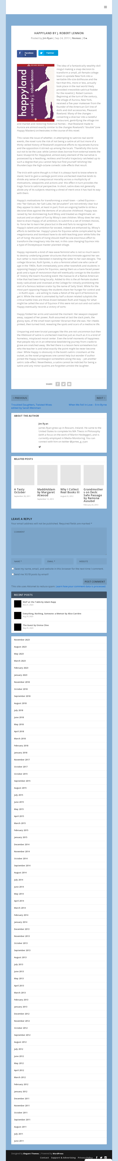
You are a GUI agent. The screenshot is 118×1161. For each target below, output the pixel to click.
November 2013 (22, 936)
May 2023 (19, 653)
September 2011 (22, 1119)
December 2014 (21, 844)
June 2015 (19, 802)
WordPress (58, 1153)
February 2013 (21, 999)
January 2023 (20, 675)
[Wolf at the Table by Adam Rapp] (17, 603)
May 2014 (19, 893)
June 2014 (19, 886)
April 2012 (19, 1070)
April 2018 (19, 731)
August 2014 (20, 872)
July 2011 (18, 1133)
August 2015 (20, 788)
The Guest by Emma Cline (36, 625)
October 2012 (20, 1028)
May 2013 (19, 978)
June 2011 (19, 1140)
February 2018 (21, 745)
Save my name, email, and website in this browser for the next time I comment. (59, 568)
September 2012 (22, 1035)
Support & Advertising (63, 1157)
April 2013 (19, 985)
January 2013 (20, 1006)
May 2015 (19, 809)
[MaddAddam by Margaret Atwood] (47, 475)
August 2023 (20, 646)
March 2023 (20, 660)
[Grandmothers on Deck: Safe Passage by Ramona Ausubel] (94, 475)
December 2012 (21, 1013)
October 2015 (20, 773)
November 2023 (22, 639)
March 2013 (20, 992)
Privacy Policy (85, 1157)
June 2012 (19, 1056)
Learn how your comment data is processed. (81, 586)
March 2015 (20, 823)
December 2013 (21, 929)
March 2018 (20, 738)
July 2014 (18, 879)
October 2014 (20, 858)
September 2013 (22, 950)
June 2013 (19, 971)
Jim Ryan (48, 38)
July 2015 (18, 795)
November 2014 (22, 851)
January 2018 (20, 752)
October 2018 (20, 689)
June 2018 (19, 717)
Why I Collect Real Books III (69, 491)
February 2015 (21, 830)
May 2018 (19, 724)
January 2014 (20, 922)
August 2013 (20, 957)
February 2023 (21, 667)
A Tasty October (20, 491)
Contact (44, 1157)
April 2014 (19, 900)
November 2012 (22, 1021)
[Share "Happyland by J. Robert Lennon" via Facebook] (58, 384)
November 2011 (22, 1105)
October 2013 (20, 943)
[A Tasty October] (24, 475)
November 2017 (22, 759)
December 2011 (21, 1098)
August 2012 (20, 1042)
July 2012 (18, 1049)
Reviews (76, 38)
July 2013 (18, 964)
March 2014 (20, 907)
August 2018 (20, 703)
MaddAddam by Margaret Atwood (46, 492)
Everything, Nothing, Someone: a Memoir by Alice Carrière (52, 613)
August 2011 (20, 1126)
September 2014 (22, 865)
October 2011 (20, 1112)
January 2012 (20, 1091)
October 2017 (20, 766)
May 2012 (19, 1063)
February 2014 (21, 915)
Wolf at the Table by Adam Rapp (39, 602)
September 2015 (22, 780)
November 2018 (22, 682)
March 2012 (20, 1077)
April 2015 (19, 816)
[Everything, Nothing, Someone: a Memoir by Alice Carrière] (17, 615)
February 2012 (21, 1084)
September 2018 (22, 696)
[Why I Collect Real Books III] (70, 475)
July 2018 (18, 710)
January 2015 (20, 837)
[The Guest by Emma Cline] (17, 627)
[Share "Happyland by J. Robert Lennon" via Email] (69, 384)
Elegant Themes (31, 1153)
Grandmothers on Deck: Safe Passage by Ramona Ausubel (93, 495)
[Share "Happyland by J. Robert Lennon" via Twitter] (63, 384)
